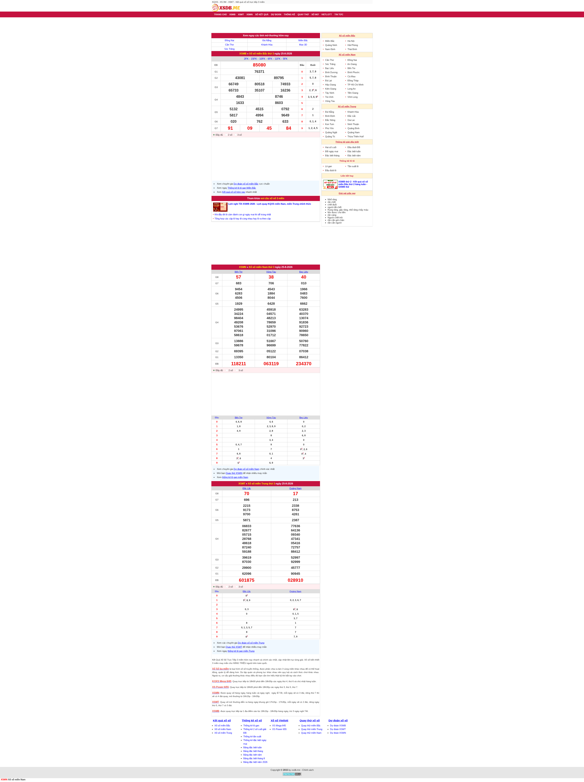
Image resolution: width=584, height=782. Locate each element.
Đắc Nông (330, 120)
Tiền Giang (353, 93)
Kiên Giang (330, 88)
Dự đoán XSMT (338, 729)
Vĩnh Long (353, 97)
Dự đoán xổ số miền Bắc (246, 183)
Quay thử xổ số (310, 720)
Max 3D (303, 44)
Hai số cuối (330, 147)
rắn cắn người (335, 222)
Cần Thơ (229, 44)
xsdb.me (296, 770)
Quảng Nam (295, 488)
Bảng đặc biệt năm (252, 754)
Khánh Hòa (266, 44)
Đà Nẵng (266, 40)
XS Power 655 (279, 729)
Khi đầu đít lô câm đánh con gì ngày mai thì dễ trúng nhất (243, 214)
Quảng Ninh (331, 45)
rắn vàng (332, 215)
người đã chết (334, 207)
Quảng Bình (353, 128)
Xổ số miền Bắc (222, 725)
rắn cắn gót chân (336, 220)
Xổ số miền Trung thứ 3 (261, 483)
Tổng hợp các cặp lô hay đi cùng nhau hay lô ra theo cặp (243, 218)
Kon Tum (329, 124)
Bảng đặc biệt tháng (253, 751)
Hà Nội (351, 41)
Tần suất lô (353, 166)
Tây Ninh (329, 93)
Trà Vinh (329, 97)
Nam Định (330, 49)
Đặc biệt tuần (354, 151)
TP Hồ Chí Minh (355, 84)
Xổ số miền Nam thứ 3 (261, 267)
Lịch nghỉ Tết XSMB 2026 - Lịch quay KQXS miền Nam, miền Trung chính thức (269, 204)
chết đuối (332, 204)
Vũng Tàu (271, 271)
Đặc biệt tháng (332, 155)
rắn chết (332, 202)
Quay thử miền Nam (311, 733)
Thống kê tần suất (252, 736)
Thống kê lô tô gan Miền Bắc (242, 188)
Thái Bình (352, 49)
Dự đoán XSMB (338, 725)
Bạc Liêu (303, 271)
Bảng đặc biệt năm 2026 (255, 762)
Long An (352, 88)
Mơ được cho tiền (337, 212)
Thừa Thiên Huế (356, 136)
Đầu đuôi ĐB (354, 147)
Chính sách (308, 770)
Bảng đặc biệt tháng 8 (254, 758)
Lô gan (328, 166)
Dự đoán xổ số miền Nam (246, 469)
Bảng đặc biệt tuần (252, 747)
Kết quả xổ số (222, 720)
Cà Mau (351, 76)
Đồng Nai (229, 40)
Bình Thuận (331, 76)
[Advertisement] (292, 25)
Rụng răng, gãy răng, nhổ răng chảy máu (348, 209)
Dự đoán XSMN (338, 733)
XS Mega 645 (279, 725)
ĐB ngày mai (331, 151)
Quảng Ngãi (331, 132)
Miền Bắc (303, 40)
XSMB (243, 53)
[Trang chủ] (225, 8)
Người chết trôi (335, 217)
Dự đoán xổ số (338, 720)
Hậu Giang (330, 84)
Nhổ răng (332, 199)
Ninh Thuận (353, 124)
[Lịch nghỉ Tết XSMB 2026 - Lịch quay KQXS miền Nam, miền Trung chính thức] (220, 207)
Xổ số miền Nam (222, 729)
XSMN (242, 267)
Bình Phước (354, 72)
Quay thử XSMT (234, 647)
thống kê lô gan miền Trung (241, 651)
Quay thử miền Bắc (311, 725)
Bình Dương (331, 72)
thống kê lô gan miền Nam (235, 477)
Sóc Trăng (229, 49)
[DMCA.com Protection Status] (292, 775)
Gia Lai (351, 120)
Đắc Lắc (247, 488)
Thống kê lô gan (251, 725)
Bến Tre (238, 271)
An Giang (352, 64)
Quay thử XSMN (234, 473)
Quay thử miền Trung (311, 729)
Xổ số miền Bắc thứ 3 (261, 53)
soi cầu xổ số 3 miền (272, 198)
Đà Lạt (328, 80)
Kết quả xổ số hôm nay (233, 192)
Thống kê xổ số (252, 720)
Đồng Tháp (353, 80)
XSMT (241, 483)
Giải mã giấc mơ (347, 193)
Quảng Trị (330, 136)
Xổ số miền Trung (223, 733)
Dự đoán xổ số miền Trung (251, 643)
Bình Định (330, 116)
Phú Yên (329, 128)
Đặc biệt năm (354, 155)
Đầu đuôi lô (330, 170)
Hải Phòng (353, 45)
